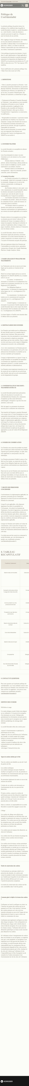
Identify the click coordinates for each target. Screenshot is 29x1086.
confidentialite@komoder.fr (8, 693)
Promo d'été (8, 1)
